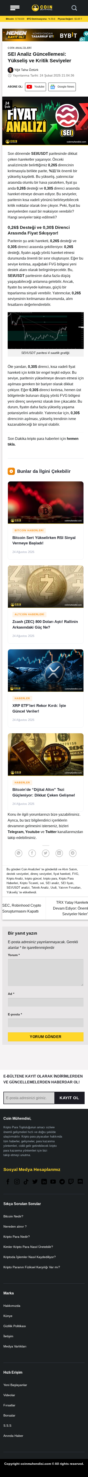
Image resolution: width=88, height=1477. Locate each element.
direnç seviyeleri (41, 874)
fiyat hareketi (61, 874)
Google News (66, 86)
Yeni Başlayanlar (15, 1385)
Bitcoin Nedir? (13, 1216)
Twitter (51, 832)
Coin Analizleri (19, 47)
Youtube (39, 86)
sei (42, 883)
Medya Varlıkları (14, 1346)
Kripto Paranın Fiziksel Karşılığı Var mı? (31, 1267)
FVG (75, 874)
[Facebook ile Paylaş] (32, 853)
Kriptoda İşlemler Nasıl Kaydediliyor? (29, 1257)
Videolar (9, 1395)
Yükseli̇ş (12, 892)
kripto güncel (33, 878)
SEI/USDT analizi (18, 887)
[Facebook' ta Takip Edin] (8, 1182)
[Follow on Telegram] (62, 1182)
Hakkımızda (11, 1305)
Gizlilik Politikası (14, 1326)
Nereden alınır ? (15, 1226)
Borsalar (9, 1415)
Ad (11, 994)
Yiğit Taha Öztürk (25, 70)
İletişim (8, 1336)
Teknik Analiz (40, 887)
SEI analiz (52, 883)
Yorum (14, 955)
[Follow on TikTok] (26, 1182)
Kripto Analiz (15, 878)
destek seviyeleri (18, 874)
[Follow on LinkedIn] (44, 1182)
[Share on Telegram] (72, 853)
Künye (7, 1316)
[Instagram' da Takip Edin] (17, 1182)
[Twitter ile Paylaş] (45, 853)
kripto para (50, 878)
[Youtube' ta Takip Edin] (53, 1182)
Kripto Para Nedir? (16, 1236)
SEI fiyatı (67, 883)
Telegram (15, 832)
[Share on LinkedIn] (59, 853)
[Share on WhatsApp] (18, 853)
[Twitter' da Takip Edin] (35, 1182)
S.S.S (7, 1425)
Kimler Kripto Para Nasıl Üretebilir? (28, 1247)
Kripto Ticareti (29, 883)
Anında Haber (13, 1436)
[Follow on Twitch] (71, 1182)
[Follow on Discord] (80, 1182)
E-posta (15, 1014)
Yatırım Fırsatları (69, 887)
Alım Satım (69, 869)
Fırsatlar (9, 1405)
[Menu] (15, 8)
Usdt (54, 887)
